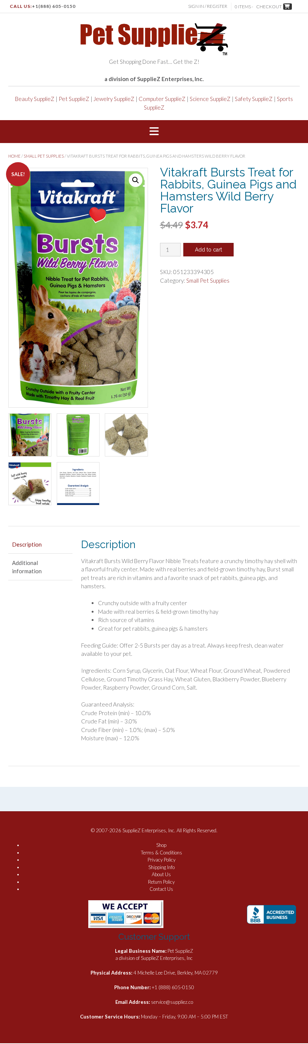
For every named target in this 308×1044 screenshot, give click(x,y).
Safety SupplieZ (254, 98)
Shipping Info (161, 867)
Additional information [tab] (27, 567)
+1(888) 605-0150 (53, 6)
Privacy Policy (161, 860)
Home (14, 156)
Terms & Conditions (161, 853)
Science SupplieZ (210, 98)
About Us (161, 874)
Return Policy (161, 882)
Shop (161, 845)
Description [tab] (27, 544)
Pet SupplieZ (74, 98)
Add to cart (208, 250)
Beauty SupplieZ (34, 98)
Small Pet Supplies (44, 156)
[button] (154, 131)
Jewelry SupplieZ (114, 98)
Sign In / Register (207, 6)
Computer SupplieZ (162, 98)
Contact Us (161, 889)
